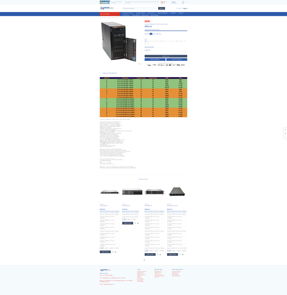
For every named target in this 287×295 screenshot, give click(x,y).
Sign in (163, 2)
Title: (146, 39)
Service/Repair (140, 281)
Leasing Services (176, 272)
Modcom (107, 8)
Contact (139, 277)
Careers (156, 273)
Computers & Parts (141, 271)
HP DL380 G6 (126, 205)
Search (162, 8)
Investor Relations (159, 274)
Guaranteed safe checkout (166, 63)
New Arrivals (140, 280)
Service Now (175, 273)
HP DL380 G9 (148, 205)
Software (139, 275)
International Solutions (160, 275)
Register (163, 1)
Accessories (140, 273)
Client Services (174, 2)
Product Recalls (175, 274)
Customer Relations (176, 271)
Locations (157, 277)
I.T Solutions (140, 278)
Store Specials (140, 279)
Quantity (147, 50)
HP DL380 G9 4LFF (172, 205)
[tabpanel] (155, 220)
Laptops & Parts (140, 272)
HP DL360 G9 (103, 205)
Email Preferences (176, 275)
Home (101, 17)
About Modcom (158, 272)
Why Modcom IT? (158, 271)
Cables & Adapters (141, 274)
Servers (102, 204)
